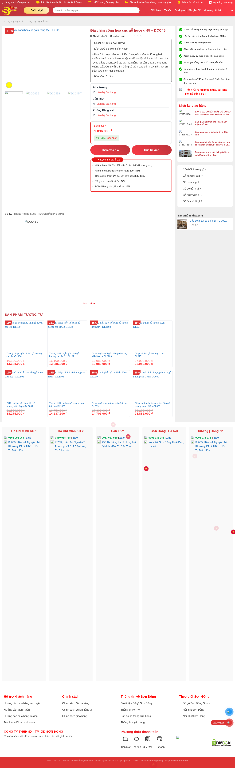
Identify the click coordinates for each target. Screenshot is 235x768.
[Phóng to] (9, 85)
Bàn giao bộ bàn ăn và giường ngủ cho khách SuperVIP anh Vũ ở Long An (213, 143)
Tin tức (167, 10)
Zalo (28, 437)
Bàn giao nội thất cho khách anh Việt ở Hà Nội (211, 123)
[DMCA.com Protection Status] (221, 742)
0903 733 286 (156, 437)
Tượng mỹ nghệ (11, 21)
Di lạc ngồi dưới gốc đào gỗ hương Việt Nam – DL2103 (109, 355)
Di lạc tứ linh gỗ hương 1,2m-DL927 (149, 355)
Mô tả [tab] (8, 214)
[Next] (80, 58)
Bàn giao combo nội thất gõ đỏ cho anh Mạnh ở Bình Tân (212, 153)
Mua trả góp (151, 150)
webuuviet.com (179, 760)
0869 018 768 (63, 437)
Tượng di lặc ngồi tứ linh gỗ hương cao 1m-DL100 (24, 355)
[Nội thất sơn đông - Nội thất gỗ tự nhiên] (10, 10)
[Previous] (10, 58)
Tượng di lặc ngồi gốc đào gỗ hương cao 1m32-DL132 (64, 355)
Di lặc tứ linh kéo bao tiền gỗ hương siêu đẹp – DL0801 (21, 404)
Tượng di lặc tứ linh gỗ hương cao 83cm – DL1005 (66, 404)
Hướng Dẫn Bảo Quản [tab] (51, 214)
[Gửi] (136, 10)
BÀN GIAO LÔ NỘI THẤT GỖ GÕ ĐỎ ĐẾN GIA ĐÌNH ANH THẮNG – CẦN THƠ (213, 113)
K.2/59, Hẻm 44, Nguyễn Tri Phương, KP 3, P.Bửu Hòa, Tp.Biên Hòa (24, 446)
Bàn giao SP (194, 10)
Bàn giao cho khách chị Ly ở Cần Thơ (211, 133)
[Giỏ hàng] (226, 10)
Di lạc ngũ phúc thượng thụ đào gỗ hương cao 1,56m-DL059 (152, 404)
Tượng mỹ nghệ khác (36, 21)
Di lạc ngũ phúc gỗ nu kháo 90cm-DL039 (109, 404)
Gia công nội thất (212, 10)
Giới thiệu (156, 10)
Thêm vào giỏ (110, 150)
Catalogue (180, 10)
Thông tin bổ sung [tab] (25, 214)
